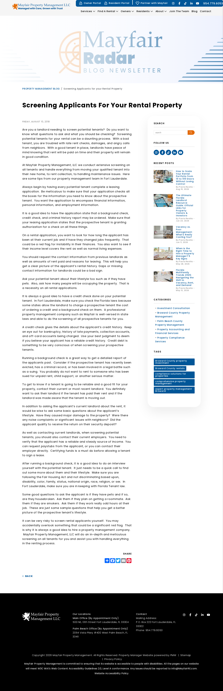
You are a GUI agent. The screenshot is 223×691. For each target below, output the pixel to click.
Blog (195, 11)
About (159, 11)
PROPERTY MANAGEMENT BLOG (41, 88)
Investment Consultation (173, 308)
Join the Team (179, 11)
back (29, 576)
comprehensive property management (170, 382)
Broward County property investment (171, 361)
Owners (126, 11)
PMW (173, 655)
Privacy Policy (113, 659)
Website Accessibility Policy (112, 673)
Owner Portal (92, 3)
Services (86, 11)
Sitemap (185, 655)
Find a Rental (106, 11)
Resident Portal (119, 3)
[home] (41, 6)
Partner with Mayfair (154, 3)
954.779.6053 (213, 3)
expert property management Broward (173, 390)
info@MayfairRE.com (184, 668)
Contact (205, 11)
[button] (173, 3)
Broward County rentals (170, 368)
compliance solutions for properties (170, 374)
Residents (143, 11)
